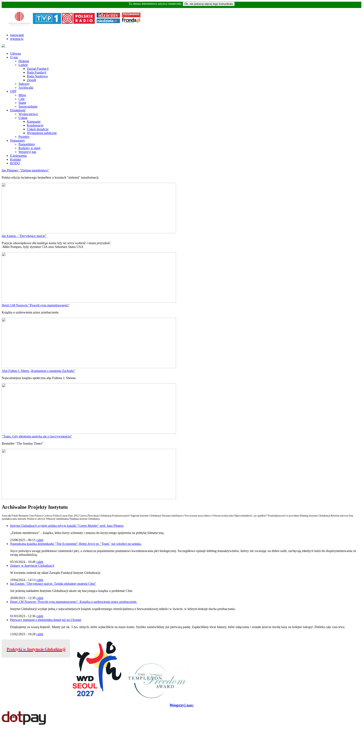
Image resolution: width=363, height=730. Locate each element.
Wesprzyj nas (27, 152)
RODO (15, 163)
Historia (23, 61)
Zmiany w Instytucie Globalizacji (32, 565)
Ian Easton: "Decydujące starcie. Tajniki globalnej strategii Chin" (53, 583)
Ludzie (23, 65)
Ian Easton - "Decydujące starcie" (24, 236)
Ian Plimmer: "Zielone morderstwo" (25, 170)
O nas (14, 57)
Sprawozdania (27, 106)
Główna (15, 53)
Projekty (24, 136)
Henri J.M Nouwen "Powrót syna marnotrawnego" (36, 305)
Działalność (18, 110)
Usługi (22, 118)
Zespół (31, 80)
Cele (21, 99)
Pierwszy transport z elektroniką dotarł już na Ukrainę (45, 620)
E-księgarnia (18, 155)
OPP (13, 91)
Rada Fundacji (36, 72)
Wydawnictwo (28, 114)
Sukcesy (24, 84)
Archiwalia (25, 87)
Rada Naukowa (37, 76)
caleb (39, 540)
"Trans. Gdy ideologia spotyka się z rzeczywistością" (37, 436)
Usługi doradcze (38, 129)
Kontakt (15, 159)
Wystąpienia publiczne (42, 133)
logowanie (17, 35)
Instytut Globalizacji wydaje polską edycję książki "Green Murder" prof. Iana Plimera (67, 525)
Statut (22, 102)
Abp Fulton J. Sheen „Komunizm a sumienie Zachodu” (38, 371)
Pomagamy (17, 140)
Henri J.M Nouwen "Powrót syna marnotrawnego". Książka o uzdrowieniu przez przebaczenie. (73, 602)
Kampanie (34, 121)
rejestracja (16, 39)
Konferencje (35, 125)
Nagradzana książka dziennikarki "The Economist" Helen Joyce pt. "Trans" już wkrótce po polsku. (76, 544)
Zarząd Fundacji (38, 68)
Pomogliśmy (26, 144)
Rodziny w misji (29, 148)
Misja (22, 95)
